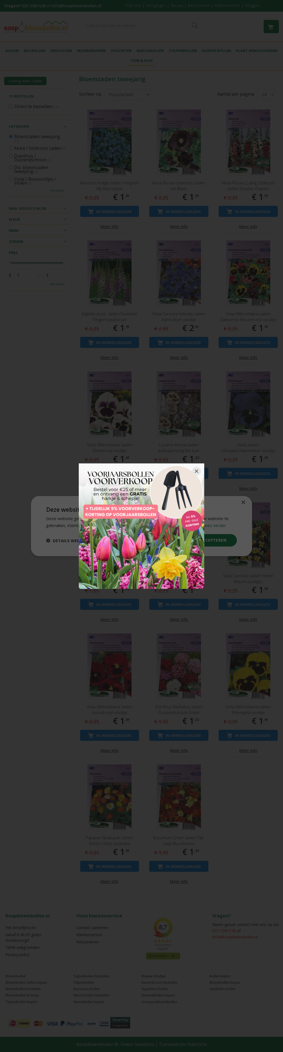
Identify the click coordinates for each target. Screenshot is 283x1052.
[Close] (196, 471)
